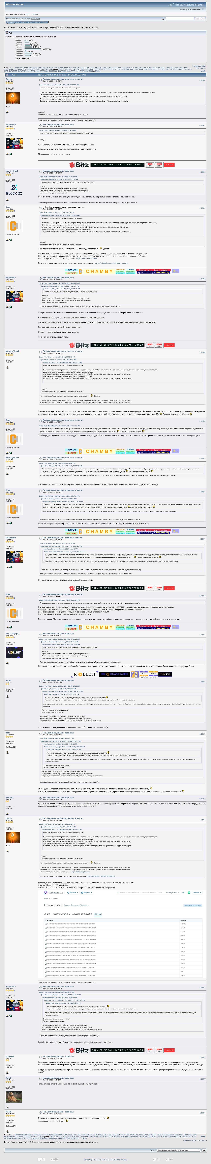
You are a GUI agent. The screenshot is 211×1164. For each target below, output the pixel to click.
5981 (33, 71)
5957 (114, 69)
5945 (61, 69)
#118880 (202, 1113)
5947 (69, 69)
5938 (29, 69)
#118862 (202, 126)
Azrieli (8, 1078)
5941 (42, 69)
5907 (75, 67)
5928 (168, 67)
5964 (145, 69)
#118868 (202, 459)
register (35, 14)
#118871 (202, 595)
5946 (65, 69)
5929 (172, 67)
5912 (97, 67)
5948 (74, 69)
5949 (78, 69)
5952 (92, 69)
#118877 (202, 988)
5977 (15, 71)
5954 (101, 69)
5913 (101, 67)
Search (24, 22)
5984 (46, 71)
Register (37, 22)
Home (11, 22)
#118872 (202, 634)
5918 (123, 67)
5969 (167, 69)
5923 (146, 67)
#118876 (202, 819)
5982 (37, 71)
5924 (150, 67)
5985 (51, 71)
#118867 (202, 421)
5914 (106, 67)
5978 (20, 71)
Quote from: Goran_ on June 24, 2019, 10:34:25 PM (57, 543)
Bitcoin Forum (10, 27)
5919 (128, 67)
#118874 (202, 734)
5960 (127, 69)
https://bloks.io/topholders (87, 258)
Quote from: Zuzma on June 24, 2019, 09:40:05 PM (56, 212)
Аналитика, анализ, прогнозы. (84, 27)
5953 (96, 69)
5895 (21, 67)
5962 (136, 69)
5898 (35, 67)
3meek (8, 1112)
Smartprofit (11, 125)
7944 (97, 71)
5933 (6, 69)
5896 (26, 67)
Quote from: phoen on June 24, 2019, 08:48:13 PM (58, 689)
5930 (177, 67)
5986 (55, 71)
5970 (172, 69)
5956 (110, 69)
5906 (70, 67)
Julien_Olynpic (12, 633)
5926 (159, 67)
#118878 (202, 1057)
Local (20, 27)
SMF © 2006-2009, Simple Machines (114, 1160)
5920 (132, 67)
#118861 (202, 80)
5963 (141, 69)
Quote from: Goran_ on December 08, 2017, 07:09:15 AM (59, 85)
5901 (48, 67)
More (45, 22)
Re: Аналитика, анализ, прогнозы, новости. (63, 79)
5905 (66, 67)
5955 (105, 69)
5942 (46, 69)
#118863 (202, 172)
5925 (155, 67)
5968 (163, 69)
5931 (181, 67)
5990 (73, 71)
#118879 (202, 1079)
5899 (39, 67)
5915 (110, 67)
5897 (30, 67)
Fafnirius (9, 797)
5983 (42, 71)
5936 (20, 69)
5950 (83, 69)
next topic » (201, 68)
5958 (118, 69)
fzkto (8, 733)
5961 (132, 69)
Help (17, 22)
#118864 (202, 208)
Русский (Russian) (31, 27)
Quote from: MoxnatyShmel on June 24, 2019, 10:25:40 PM (59, 496)
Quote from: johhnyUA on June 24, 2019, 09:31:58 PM (57, 130)
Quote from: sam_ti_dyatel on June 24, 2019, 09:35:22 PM (59, 686)
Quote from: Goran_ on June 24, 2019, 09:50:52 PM (57, 357)
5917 (119, 67)
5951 (87, 69)
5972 (181, 69)
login (28, 14)
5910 (88, 67)
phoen (8, 680)
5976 (11, 71)
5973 (185, 69)
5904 (61, 67)
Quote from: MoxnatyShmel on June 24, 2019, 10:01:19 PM (59, 426)
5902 (52, 67)
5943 (51, 69)
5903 (57, 67)
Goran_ (9, 207)
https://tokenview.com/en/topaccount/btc (111, 263)
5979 (24, 71)
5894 (17, 67)
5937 (24, 69)
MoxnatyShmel (12, 351)
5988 (64, 71)
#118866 (202, 352)
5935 (15, 69)
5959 (123, 69)
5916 (115, 67)
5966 (154, 69)
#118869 (202, 491)
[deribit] (10, 240)
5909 (84, 67)
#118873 (202, 681)
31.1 (32, 19)
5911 (92, 67)
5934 (11, 69)
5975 (6, 71)
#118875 (202, 799)
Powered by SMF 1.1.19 (92, 1160)
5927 (163, 67)
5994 (91, 71)
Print (203, 71)
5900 (43, 67)
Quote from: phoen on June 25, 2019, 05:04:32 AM (56, 738)
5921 (137, 67)
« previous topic (199, 66)
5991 (78, 71)
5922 (141, 67)
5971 (176, 69)
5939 (33, 69)
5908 (79, 67)
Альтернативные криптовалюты (55, 27)
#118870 (202, 539)
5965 (150, 69)
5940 (37, 69)
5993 (86, 71)
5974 (190, 69)
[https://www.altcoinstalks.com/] (10, 154)
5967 (158, 69)
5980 (29, 71)
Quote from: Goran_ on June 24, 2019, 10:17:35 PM (57, 463)
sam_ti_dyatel (12, 171)
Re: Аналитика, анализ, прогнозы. (58, 125)
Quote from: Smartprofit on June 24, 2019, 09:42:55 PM (58, 176)
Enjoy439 (10, 1056)
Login (30, 22)
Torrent (37, 19)
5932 (186, 67)
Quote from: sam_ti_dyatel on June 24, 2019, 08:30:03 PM (62, 691)
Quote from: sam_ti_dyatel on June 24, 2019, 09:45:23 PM (59, 283)
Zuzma (9, 79)
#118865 (202, 279)
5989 (69, 71)
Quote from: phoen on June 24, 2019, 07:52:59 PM (61, 694)
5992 (82, 71)
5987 (60, 71)
